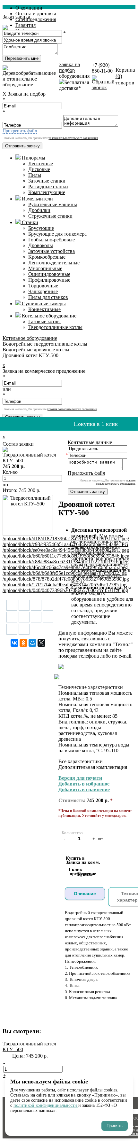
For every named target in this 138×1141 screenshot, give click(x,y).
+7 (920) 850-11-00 (102, 68)
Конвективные (44, 309)
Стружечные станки (50, 216)
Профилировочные (49, 280)
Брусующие (41, 228)
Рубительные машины (52, 204)
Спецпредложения (35, 19)
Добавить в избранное (83, 783)
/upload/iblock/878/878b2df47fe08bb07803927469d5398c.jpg (66, 579)
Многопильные (45, 268)
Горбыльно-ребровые (51, 239)
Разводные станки (48, 186)
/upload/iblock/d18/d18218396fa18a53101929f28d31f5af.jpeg (66, 538)
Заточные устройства (51, 251)
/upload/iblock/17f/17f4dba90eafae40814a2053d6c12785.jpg (64, 584)
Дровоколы (40, 245)
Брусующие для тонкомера (57, 234)
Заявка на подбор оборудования (74, 70)
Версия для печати (80, 778)
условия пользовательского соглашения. (115, 482)
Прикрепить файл (20, 131)
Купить (84, 874)
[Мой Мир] (32, 643)
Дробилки (39, 210)
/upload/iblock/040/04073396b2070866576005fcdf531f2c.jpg (65, 590)
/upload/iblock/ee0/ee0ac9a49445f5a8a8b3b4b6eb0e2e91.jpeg (66, 550)
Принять (115, 1125)
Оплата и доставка (35, 13)
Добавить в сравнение (84, 789)
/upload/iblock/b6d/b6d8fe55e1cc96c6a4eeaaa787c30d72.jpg (65, 573)
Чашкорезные (43, 291)
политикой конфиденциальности (45, 1105)
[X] (41, 643)
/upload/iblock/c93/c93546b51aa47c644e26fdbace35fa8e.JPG (65, 544)
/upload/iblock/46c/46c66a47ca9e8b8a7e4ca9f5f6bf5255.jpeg (65, 567)
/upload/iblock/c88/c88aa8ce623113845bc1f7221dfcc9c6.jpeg (65, 561)
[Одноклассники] (23, 643)
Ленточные (40, 163)
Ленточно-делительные (54, 262)
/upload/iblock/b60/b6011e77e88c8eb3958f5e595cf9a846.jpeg (66, 556)
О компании (28, 8)
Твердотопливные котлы (55, 327)
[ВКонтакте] (14, 643)
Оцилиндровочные (49, 274)
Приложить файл (86, 473)
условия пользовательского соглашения (73, 138)
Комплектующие (46, 192)
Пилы (34, 175)
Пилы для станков (48, 297)
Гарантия (25, 25)
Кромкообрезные (46, 257)
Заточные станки (46, 181)
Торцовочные (43, 285)
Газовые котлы (44, 321)
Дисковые (39, 169)
